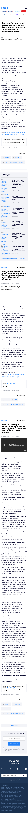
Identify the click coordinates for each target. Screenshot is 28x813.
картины (7, 704)
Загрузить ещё (15, 725)
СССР (15, 400)
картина (7, 157)
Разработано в (13, 780)
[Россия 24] (10, 11)
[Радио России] (17, 11)
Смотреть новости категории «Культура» (13, 258)
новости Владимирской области (14, 162)
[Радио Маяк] (23, 12)
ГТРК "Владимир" (11, 141)
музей (6, 400)
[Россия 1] (4, 11)
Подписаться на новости (14, 733)
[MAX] (17, 14)
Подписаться (14, 744)
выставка (17, 157)
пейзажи (17, 704)
